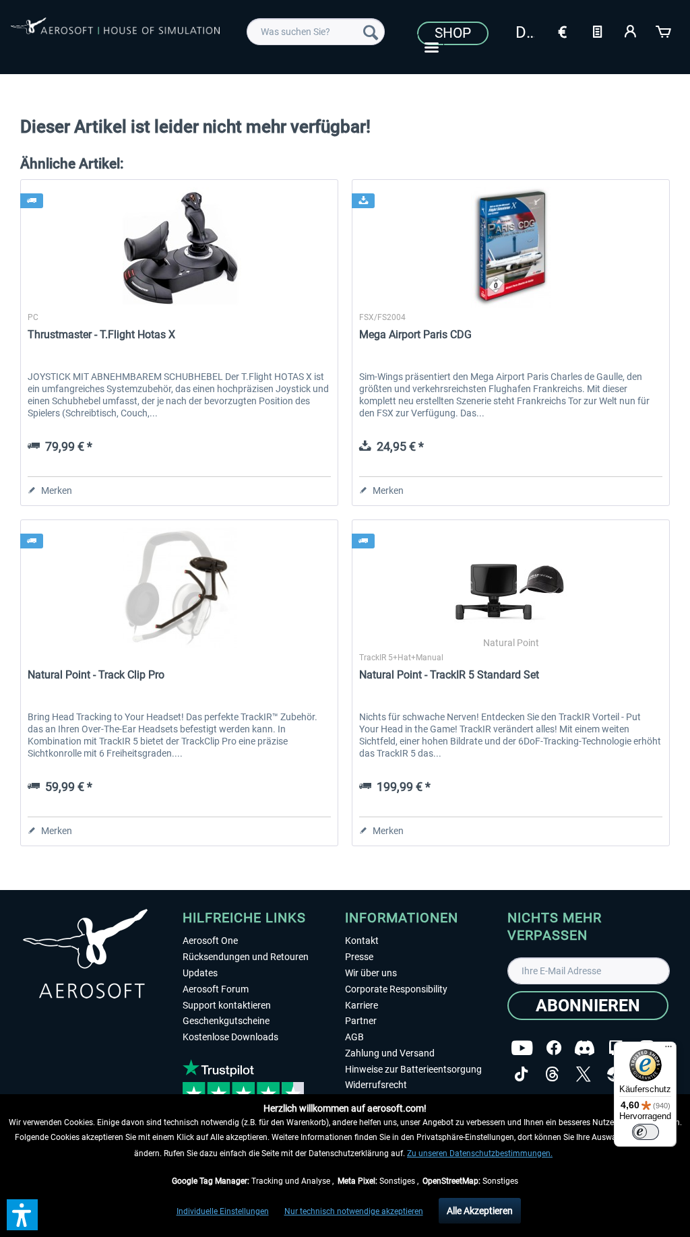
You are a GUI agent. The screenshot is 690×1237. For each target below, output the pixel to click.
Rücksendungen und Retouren (246, 956)
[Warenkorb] (664, 30)
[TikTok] (521, 1074)
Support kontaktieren (227, 1005)
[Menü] (668, 1050)
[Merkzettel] (597, 30)
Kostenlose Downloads (230, 1037)
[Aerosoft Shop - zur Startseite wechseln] (115, 35)
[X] (583, 1074)
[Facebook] (553, 1048)
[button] (22, 1214)
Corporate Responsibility (396, 989)
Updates (200, 973)
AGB (354, 1037)
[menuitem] (316, 31)
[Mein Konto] (630, 30)
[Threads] (552, 1074)
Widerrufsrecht (376, 1084)
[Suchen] (370, 31)
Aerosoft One (210, 940)
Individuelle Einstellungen (223, 1211)
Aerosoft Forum (216, 989)
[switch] (645, 1132)
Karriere (361, 1005)
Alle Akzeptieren (480, 1210)
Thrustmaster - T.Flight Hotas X (101, 334)
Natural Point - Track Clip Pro (96, 674)
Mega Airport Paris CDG (415, 334)
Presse (359, 956)
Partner (361, 1020)
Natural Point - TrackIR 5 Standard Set (449, 674)
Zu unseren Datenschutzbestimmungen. (480, 1153)
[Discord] (584, 1048)
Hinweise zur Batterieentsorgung (413, 1069)
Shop (453, 33)
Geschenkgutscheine (226, 1020)
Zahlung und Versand (390, 1053)
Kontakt (362, 940)
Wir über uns (371, 973)
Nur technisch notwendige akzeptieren (353, 1211)
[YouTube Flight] (521, 1048)
